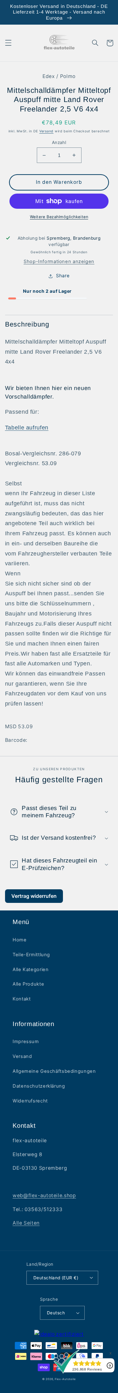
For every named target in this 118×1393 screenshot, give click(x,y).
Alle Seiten (26, 1223)
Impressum (26, 1041)
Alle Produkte (28, 984)
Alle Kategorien (30, 969)
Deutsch (56, 1312)
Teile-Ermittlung (31, 955)
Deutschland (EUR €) (55, 1277)
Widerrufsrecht (30, 1101)
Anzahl (59, 142)
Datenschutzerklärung (39, 1086)
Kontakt (22, 999)
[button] (8, 43)
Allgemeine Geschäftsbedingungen (54, 1071)
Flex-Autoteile (65, 1379)
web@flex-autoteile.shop (44, 1195)
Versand (46, 131)
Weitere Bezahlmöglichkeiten (59, 216)
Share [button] (63, 276)
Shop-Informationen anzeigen (59, 261)
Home (20, 940)
